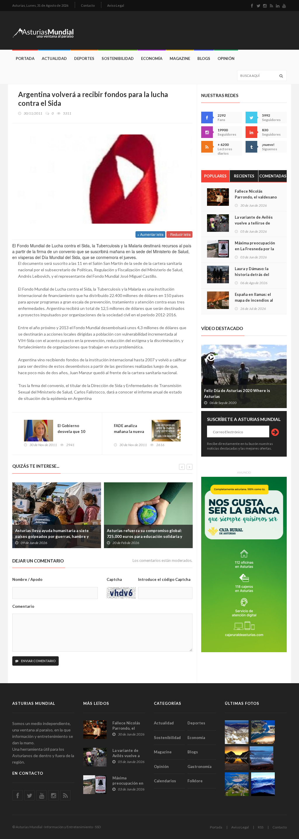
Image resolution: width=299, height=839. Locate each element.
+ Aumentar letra (150, 234)
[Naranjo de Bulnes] (236, 732)
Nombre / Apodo (27, 579)
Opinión (226, 58)
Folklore (195, 780)
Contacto (88, 5)
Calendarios (165, 780)
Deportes (84, 58)
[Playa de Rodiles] (263, 732)
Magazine (180, 58)
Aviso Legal (115, 5)
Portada (25, 58)
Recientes (244, 176)
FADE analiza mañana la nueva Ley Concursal (129, 431)
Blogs (203, 58)
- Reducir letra (179, 234)
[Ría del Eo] (236, 784)
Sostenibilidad (118, 58)
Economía (151, 58)
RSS (260, 827)
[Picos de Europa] (263, 784)
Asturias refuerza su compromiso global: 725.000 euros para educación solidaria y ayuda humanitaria (144, 536)
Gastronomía (199, 766)
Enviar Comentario (38, 661)
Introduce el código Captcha (164, 579)
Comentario (23, 606)
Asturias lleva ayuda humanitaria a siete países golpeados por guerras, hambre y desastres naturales (52, 536)
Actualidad (54, 58)
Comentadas (272, 176)
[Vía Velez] (261, 758)
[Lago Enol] (236, 758)
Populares (215, 176)
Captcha (114, 579)
